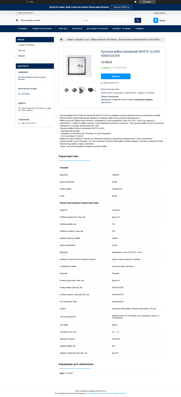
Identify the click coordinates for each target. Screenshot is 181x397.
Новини (139, 29)
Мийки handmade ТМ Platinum (104, 40)
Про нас (63, 29)
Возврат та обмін (122, 29)
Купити (116, 76)
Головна (22, 29)
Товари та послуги (42, 29)
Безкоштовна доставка (110, 89)
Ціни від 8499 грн (121, 7)
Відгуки (21, 56)
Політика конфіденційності (116, 393)
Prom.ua (103, 391)
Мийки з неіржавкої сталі (78, 40)
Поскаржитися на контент (95, 393)
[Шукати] (137, 20)
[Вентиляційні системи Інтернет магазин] (17, 21)
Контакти (77, 29)
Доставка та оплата (97, 29)
